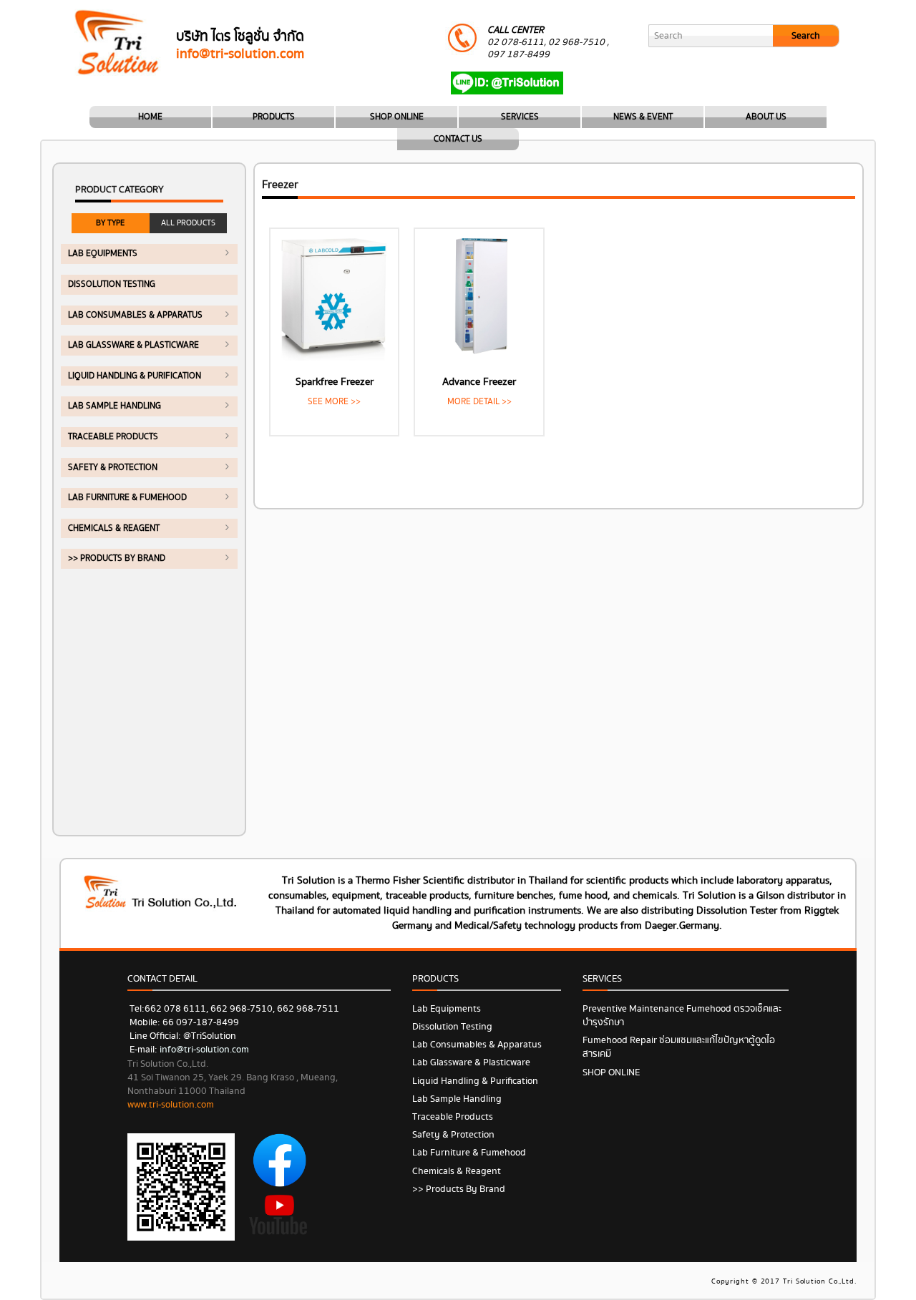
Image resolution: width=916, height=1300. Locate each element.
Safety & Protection (112, 467)
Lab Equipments (102, 253)
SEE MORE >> (334, 402)
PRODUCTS (274, 117)
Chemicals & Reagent (114, 528)
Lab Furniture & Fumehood (127, 497)
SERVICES (520, 117)
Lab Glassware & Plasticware (133, 345)
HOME (150, 117)
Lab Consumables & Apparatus (135, 315)
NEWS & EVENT (643, 117)
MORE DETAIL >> (479, 402)
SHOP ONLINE (397, 117)
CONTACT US (458, 139)
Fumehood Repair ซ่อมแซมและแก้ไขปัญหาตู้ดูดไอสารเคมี (679, 1047)
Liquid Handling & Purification (134, 376)
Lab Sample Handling (114, 406)
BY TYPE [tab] (110, 223)
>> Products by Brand (116, 558)
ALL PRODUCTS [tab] (188, 223)
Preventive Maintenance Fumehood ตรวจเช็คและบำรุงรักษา (682, 1016)
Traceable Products (113, 437)
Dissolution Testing (111, 284)
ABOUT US (766, 117)
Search (805, 36)
